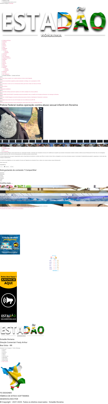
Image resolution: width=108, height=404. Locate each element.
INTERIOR (6, 52)
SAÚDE (3, 43)
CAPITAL (6, 51)
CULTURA (4, 55)
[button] (54, 172)
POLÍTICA (4, 45)
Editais (3, 47)
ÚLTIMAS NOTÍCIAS (6, 40)
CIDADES (4, 49)
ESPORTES (4, 54)
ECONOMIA (4, 48)
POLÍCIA (4, 44)
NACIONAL (4, 41)
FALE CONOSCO (5, 56)
